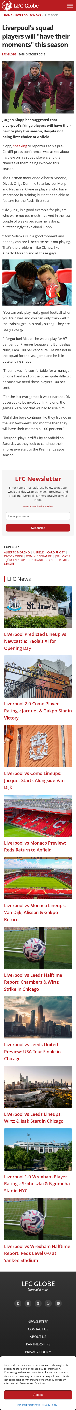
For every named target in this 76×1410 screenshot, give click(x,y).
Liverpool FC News (28, 15)
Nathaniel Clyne (41, 560)
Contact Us (38, 1329)
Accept (38, 1394)
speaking (20, 146)
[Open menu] (70, 5)
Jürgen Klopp (16, 560)
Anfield (38, 552)
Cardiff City (56, 552)
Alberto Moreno (17, 552)
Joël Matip (62, 556)
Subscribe (38, 527)
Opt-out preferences (28, 1404)
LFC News (19, 578)
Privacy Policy (49, 1404)
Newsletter (38, 1321)
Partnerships (38, 1344)
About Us (38, 1336)
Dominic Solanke (39, 556)
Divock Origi (13, 556)
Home (8, 15)
